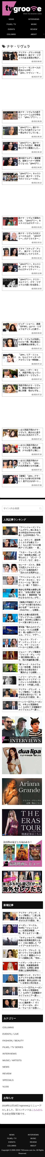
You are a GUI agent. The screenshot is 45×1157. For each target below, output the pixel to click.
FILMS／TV (11, 1138)
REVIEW (33, 1142)
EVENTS (11, 1142)
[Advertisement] (22, 94)
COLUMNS (11, 1146)
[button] (40, 508)
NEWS (11, 1135)
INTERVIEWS (33, 1135)
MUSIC (33, 1138)
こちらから (36, 1109)
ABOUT (33, 1146)
